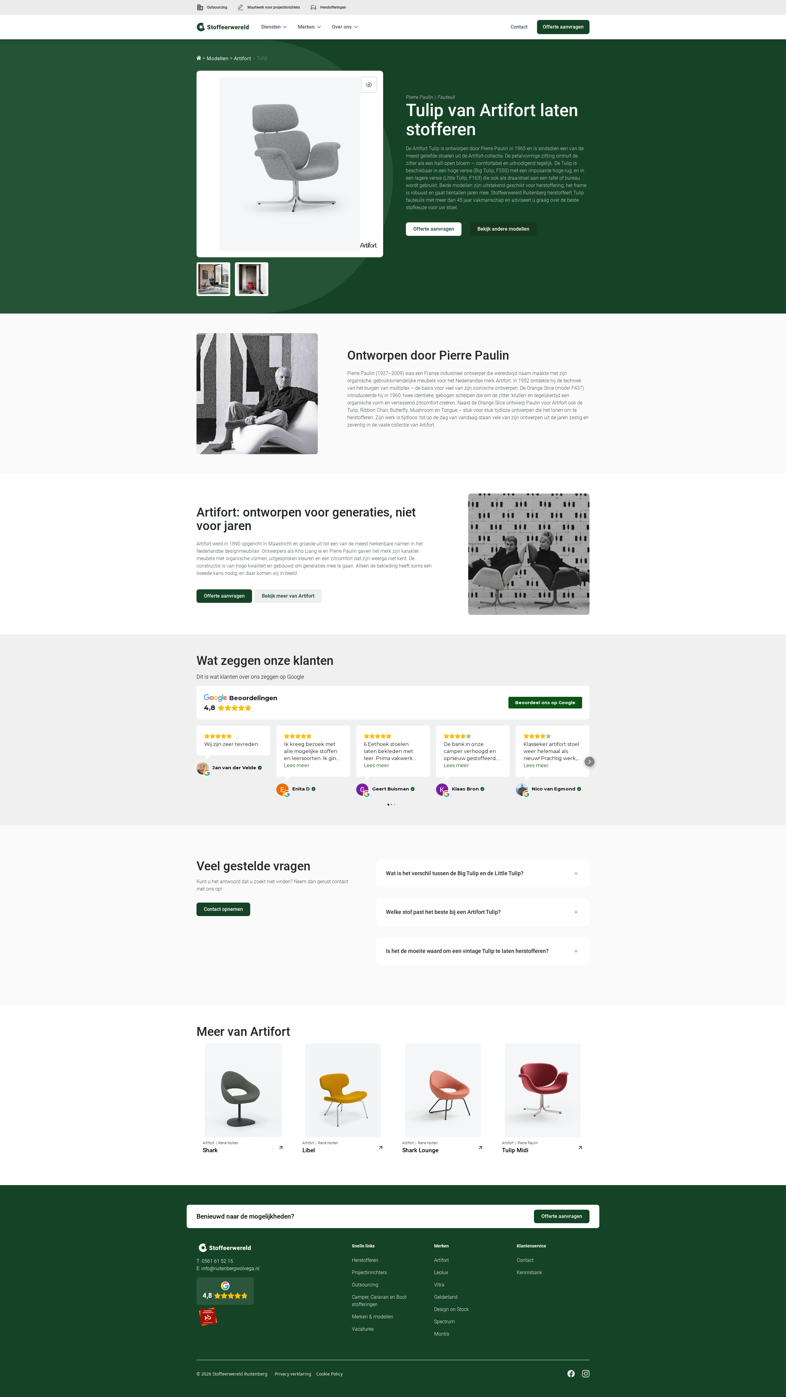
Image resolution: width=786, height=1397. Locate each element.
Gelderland (445, 1297)
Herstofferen (365, 1260)
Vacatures (363, 1329)
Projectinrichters (369, 1272)
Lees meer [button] (296, 765)
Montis (441, 1334)
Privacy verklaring (293, 1374)
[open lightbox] (289, 164)
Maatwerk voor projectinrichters (273, 7)
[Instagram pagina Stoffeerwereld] (586, 1373)
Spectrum (444, 1322)
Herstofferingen (333, 7)
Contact (525, 1260)
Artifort (242, 58)
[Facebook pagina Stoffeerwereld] (571, 1373)
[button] (274, 27)
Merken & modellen (372, 1317)
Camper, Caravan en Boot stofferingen (379, 1300)
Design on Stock (451, 1309)
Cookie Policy (329, 1374)
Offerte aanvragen (433, 229)
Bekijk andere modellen (503, 229)
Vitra (439, 1285)
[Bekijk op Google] (202, 768)
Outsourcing (217, 7)
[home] (222, 27)
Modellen (217, 58)
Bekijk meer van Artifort (288, 596)
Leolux (441, 1272)
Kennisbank (529, 1272)
